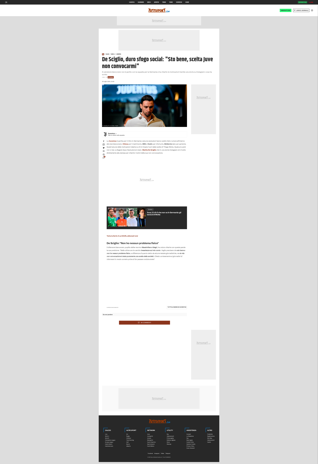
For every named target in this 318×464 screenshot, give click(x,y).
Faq (187, 438)
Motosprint (150, 440)
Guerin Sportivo (151, 442)
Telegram (167, 453)
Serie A (149, 2)
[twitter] (103, 147)
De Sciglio (110, 77)
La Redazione (190, 436)
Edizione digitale (171, 440)
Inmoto (149, 438)
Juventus (156, 2)
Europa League (109, 442)
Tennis (171, 2)
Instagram (156, 453)
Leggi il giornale (302, 10)
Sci (127, 434)
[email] (103, 151)
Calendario (141, 2)
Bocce (128, 444)
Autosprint (150, 436)
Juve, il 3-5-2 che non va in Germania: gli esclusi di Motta (164, 213)
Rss (168, 434)
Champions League (110, 440)
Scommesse (179, 2)
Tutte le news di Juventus (177, 307)
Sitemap (169, 444)
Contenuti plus (302, 2)
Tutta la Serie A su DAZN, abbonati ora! (122, 236)
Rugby (128, 436)
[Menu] (6, 2)
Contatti (188, 434)
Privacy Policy (190, 446)
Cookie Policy (190, 442)
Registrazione (211, 436)
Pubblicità (210, 434)
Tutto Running (130, 440)
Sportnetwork (151, 444)
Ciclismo (128, 438)
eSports (128, 446)
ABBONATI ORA (285, 10)
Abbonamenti (170, 436)
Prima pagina (170, 438)
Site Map (209, 438)
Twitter (162, 453)
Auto (148, 434)
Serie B (107, 438)
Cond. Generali (190, 448)
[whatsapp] (103, 144)
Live (311, 2)
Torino (164, 2)
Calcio (107, 54)
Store (168, 442)
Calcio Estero (108, 444)
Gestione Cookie (190, 444)
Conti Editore (150, 446)
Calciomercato (109, 446)
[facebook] (103, 141)
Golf (127, 442)
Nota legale (189, 440)
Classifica (131, 2)
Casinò (187, 2)
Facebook (150, 453)
